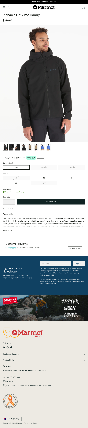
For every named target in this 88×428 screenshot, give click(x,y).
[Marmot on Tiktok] (11, 348)
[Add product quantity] (13, 201)
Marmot (19, 423)
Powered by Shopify (31, 423)
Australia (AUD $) (13, 419)
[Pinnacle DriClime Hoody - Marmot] (44, 83)
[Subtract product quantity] (5, 201)
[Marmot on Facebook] (4, 348)
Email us (9, 381)
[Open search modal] (8, 7)
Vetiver (44, 167)
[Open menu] (4, 7)
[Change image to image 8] (48, 147)
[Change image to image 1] (5, 147)
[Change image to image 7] (42, 147)
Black (16, 167)
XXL (44, 183)
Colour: (8, 163)
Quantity (6, 197)
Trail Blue (71, 167)
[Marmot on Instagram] (7, 348)
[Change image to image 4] (23, 147)
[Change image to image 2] (11, 147)
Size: (5, 173)
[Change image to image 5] (30, 147)
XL (16, 183)
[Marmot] (44, 7)
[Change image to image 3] (17, 147)
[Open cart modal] (83, 7)
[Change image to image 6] (36, 147)
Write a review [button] (75, 248)
